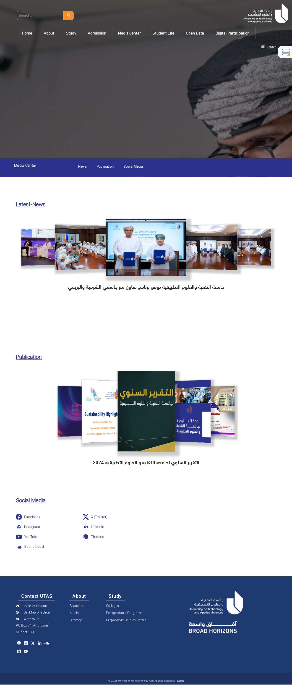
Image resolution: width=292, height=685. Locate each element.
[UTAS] (266, 13)
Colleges (112, 606)
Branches (77, 606)
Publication (105, 166)
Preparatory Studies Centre (126, 620)
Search (68, 15)
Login (180, 680)
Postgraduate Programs (124, 613)
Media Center (25, 165)
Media (74, 613)
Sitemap (76, 620)
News (82, 166)
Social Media (133, 166)
